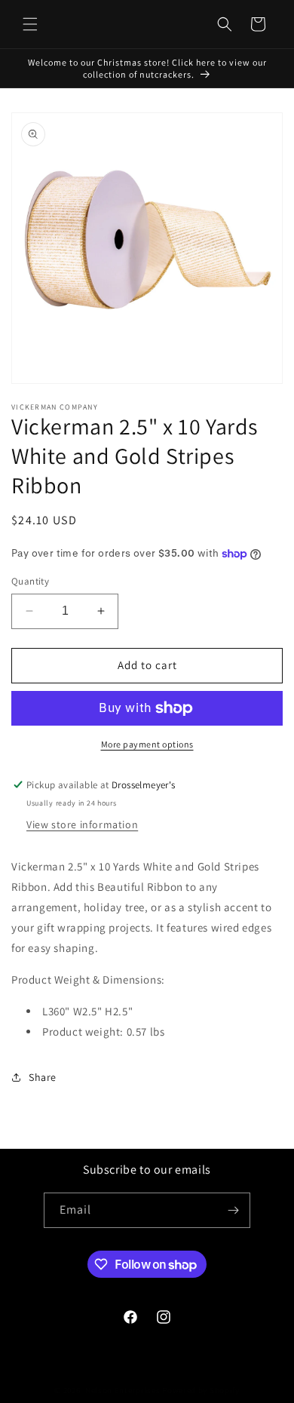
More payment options (147, 744)
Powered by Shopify (201, 1390)
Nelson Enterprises (123, 1390)
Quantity (30, 581)
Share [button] (43, 1077)
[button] (30, 24)
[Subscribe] (233, 1210)
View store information (82, 824)
